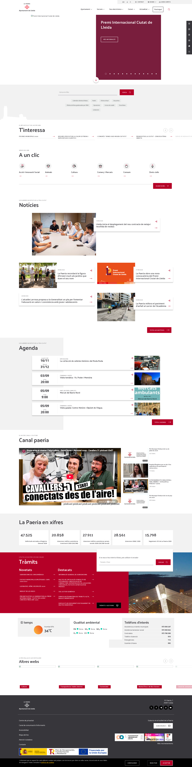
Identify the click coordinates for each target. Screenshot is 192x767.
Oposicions (96, 105)
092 (169, 643)
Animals (48, 172)
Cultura (74, 172)
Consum (126, 172)
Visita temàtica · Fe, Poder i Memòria (76, 377)
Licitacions (96, 110)
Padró (94, 101)
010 (169, 637)
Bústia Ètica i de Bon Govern (149, 686)
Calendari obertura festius (80, 101)
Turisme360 (104, 686)
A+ (123, 2)
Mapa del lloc (24, 735)
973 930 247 (166, 627)
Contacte (22, 744)
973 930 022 (166, 630)
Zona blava (122, 105)
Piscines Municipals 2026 (28, 137)
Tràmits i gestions (106, 605)
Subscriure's (161, 726)
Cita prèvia (116, 101)
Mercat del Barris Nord (70, 392)
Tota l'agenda (160, 422)
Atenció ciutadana (25, 740)
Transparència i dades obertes (71, 686)
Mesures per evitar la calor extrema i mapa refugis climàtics (73, 137)
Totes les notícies (157, 330)
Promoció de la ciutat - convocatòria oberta (151, 137)
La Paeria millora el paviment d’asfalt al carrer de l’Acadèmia (151, 304)
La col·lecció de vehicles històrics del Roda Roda (81, 361)
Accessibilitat (24, 730)
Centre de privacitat (26, 720)
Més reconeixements (165, 743)
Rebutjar (153, 763)
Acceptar (166, 763)
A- (130, 2)
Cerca (124, 92)
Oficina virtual (104, 101)
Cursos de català (109, 105)
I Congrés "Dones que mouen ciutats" (112, 137)
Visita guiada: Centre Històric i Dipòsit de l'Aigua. (81, 407)
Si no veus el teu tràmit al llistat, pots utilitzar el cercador (118, 557)
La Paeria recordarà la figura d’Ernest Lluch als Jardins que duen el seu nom (72, 276)
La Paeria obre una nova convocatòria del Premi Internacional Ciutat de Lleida (150, 276)
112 (169, 640)
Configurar (132, 763)
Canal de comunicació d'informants (32, 725)
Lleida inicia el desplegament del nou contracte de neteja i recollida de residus (123, 225)
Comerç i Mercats (105, 172)
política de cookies (47, 762)
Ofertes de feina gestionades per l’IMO (78, 105)
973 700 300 (166, 633)
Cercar (161, 562)
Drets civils (154, 172)
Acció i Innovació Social (29, 172)
